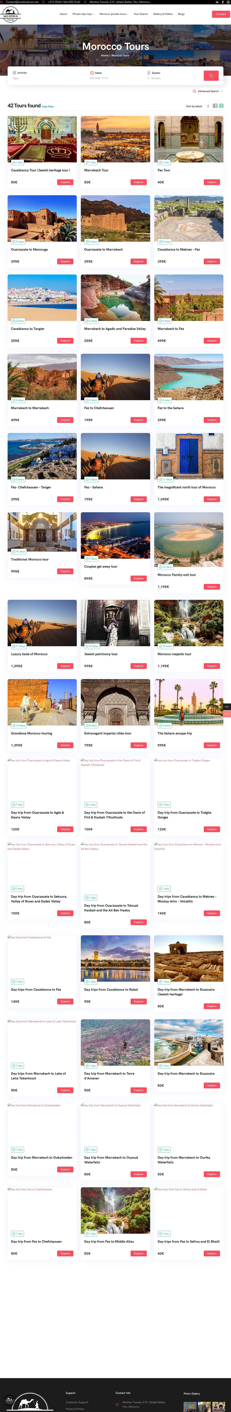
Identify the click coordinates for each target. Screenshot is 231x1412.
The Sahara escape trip (175, 733)
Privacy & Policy (75, 1409)
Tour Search (141, 14)
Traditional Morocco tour (30, 559)
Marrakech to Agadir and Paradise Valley (115, 328)
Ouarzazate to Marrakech (103, 249)
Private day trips (82, 14)
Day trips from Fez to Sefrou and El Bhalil (189, 1241)
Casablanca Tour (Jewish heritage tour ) (40, 170)
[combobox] (41, 78)
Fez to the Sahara (171, 408)
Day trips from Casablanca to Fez (36, 989)
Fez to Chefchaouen (99, 408)
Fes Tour (164, 170)
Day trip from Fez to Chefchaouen (36, 1241)
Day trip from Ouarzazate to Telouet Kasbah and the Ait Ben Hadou (111, 907)
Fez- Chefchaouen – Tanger (31, 487)
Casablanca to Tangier (27, 328)
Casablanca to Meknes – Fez (179, 249)
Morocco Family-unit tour (177, 575)
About (63, 14)
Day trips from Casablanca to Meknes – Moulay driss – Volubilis (187, 898)
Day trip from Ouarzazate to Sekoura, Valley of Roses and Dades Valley (39, 898)
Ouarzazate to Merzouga (29, 249)
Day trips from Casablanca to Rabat (111, 989)
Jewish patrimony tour (101, 654)
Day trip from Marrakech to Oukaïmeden (41, 1157)
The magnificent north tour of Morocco (187, 487)
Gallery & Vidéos (163, 14)
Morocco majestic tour (174, 654)
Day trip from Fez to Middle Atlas (109, 1241)
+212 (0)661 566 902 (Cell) (64, 2)
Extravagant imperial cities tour (107, 733)
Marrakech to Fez (171, 328)
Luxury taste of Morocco (29, 654)
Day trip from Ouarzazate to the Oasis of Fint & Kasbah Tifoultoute (114, 814)
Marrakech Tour (96, 170)
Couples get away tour (100, 566)
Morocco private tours (112, 14)
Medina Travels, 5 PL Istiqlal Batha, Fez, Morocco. (120, 2)
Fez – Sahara (93, 487)
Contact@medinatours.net (22, 2)
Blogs (181, 14)
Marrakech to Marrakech (30, 408)
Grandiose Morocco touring (31, 733)
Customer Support (77, 1402)
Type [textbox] (15, 78)
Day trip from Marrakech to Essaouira (186, 1073)
